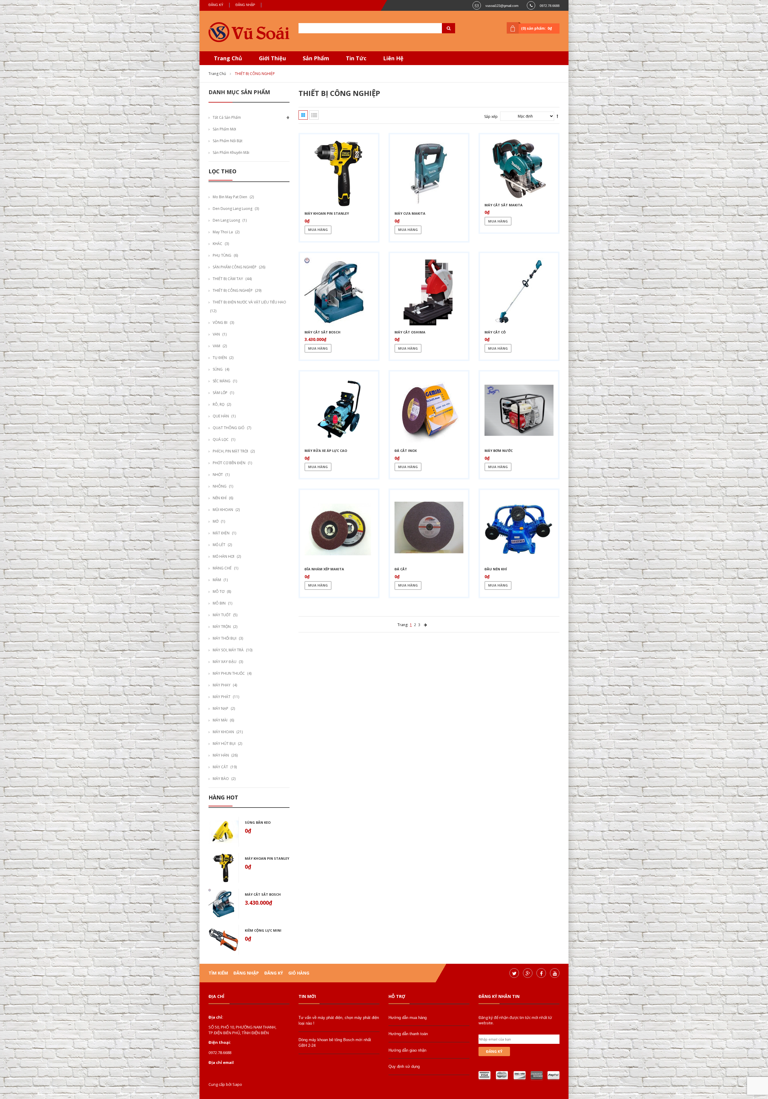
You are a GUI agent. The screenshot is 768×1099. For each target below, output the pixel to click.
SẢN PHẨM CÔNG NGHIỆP (234, 267)
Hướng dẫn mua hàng (407, 1017)
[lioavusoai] (249, 32)
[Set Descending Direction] (557, 116)
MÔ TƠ (218, 591)
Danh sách (314, 115)
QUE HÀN (221, 416)
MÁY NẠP (220, 708)
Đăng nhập (245, 5)
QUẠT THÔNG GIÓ (228, 427)
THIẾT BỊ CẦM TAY (228, 278)
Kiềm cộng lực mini (263, 930)
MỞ (215, 521)
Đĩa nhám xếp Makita (324, 569)
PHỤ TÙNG (222, 255)
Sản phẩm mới (224, 129)
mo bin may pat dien (230, 196)
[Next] (425, 624)
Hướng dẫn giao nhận (407, 1050)
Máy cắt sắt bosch (263, 894)
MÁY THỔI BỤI (224, 638)
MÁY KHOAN (223, 731)
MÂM (217, 579)
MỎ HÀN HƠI (223, 556)
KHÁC (217, 243)
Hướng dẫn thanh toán (408, 1034)
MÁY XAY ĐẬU (224, 661)
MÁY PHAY (221, 685)
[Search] (441, 28)
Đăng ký (215, 5)
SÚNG (218, 369)
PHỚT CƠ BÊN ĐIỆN (229, 462)
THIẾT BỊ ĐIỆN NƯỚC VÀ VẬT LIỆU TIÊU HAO (249, 302)
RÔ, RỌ (218, 404)
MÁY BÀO (221, 778)
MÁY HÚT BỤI (224, 743)
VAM (216, 345)
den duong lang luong (232, 208)
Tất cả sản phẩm (227, 117)
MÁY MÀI (220, 720)
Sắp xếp (491, 116)
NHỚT (218, 474)
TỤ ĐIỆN (220, 357)
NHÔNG (219, 486)
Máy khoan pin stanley (267, 858)
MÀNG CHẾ (222, 568)
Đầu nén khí (495, 569)
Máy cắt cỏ (495, 332)
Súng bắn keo (258, 822)
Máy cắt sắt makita (503, 205)
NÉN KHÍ (219, 497)
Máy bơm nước (498, 450)
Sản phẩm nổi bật (227, 140)
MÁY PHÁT (221, 696)
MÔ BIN (219, 603)
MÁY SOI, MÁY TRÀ (228, 650)
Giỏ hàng (298, 973)
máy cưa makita (409, 213)
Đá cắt (400, 569)
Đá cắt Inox (405, 450)
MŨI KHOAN (223, 509)
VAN (216, 334)
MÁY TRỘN (222, 626)
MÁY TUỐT (222, 614)
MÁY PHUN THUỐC (229, 673)
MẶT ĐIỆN (221, 533)
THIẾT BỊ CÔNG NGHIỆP (233, 290)
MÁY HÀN (221, 755)
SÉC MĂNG (221, 381)
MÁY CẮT (220, 766)
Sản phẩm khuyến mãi (231, 152)
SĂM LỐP (220, 392)
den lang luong (226, 220)
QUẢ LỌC (221, 439)
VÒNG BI (220, 322)
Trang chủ (217, 73)
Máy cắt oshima (409, 332)
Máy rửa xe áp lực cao (325, 450)
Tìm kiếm (218, 973)
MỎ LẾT (219, 544)
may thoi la (223, 231)
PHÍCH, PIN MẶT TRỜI (230, 451)
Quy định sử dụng (404, 1066)
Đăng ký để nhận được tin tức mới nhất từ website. (515, 1020)
